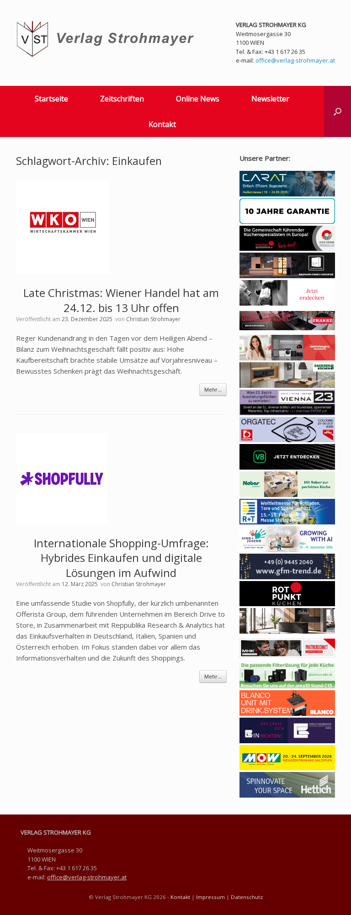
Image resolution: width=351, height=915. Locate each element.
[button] (337, 111)
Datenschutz (247, 897)
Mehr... (213, 389)
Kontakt (162, 124)
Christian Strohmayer (153, 319)
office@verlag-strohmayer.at (295, 60)
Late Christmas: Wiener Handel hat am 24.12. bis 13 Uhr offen (121, 300)
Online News (197, 99)
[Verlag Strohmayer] (106, 39)
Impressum (210, 897)
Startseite (51, 99)
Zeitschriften (122, 99)
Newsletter (270, 99)
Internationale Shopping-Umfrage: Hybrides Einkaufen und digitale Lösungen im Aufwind (121, 557)
